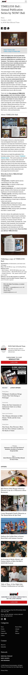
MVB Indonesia (5, 660)
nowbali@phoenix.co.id (16, 287)
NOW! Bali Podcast (6, 656)
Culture (3, 635)
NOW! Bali (10, 57)
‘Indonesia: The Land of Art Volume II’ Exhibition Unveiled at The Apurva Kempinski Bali (14, 449)
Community (5, 402)
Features (3, 631)
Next (14, 456)
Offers (16, 631)
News (2, 18)
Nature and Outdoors (7, 413)
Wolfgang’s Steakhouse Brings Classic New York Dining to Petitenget (12, 396)
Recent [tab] (5, 387)
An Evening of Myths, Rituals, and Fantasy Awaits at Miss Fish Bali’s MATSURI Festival (12, 561)
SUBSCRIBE (14, 602)
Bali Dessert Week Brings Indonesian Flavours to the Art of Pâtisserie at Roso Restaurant (13, 490)
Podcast (17, 633)
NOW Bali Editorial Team (11, 22)
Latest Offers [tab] (15, 387)
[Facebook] (5, 619)
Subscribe (3, 647)
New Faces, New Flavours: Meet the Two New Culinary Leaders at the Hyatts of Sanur (12, 428)
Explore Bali (4, 633)
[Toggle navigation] (26, 1)
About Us (3, 644)
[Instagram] (2, 619)
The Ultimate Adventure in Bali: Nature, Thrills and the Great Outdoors (12, 417)
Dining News (5, 391)
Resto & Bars (18, 626)
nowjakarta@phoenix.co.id (10, 292)
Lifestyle (17, 629)
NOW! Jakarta (5, 658)
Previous (14, 446)
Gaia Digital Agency (18, 667)
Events (2, 629)
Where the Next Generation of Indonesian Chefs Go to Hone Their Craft (11, 406)
